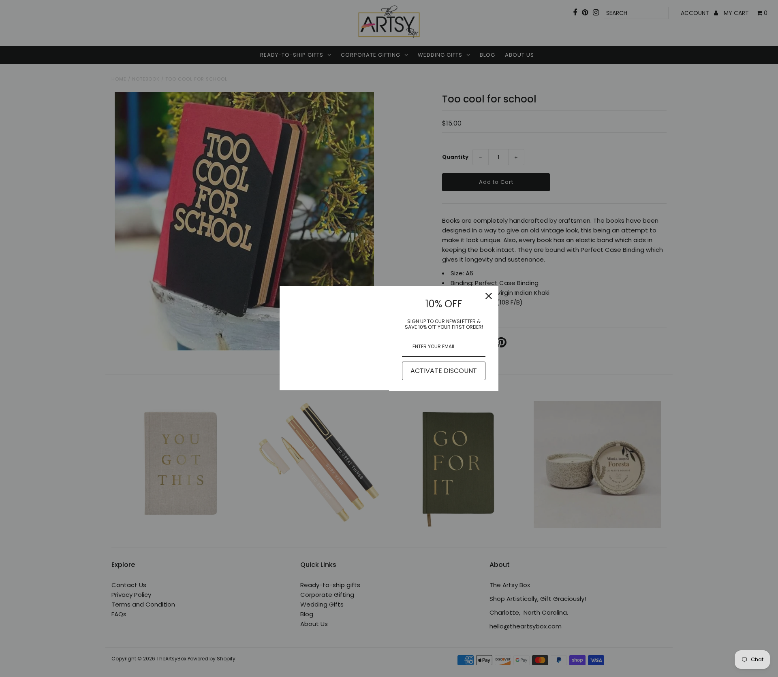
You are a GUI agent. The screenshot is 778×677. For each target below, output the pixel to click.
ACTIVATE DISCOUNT (443, 370)
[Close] (488, 296)
